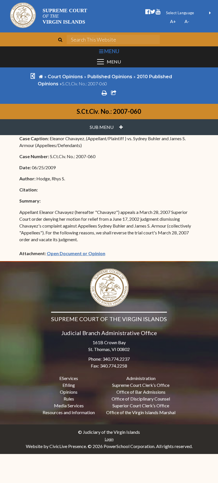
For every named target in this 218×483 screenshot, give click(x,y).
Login (109, 439)
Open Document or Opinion (76, 253)
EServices (68, 378)
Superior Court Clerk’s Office (140, 405)
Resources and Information (69, 412)
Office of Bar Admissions (140, 392)
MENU (111, 51)
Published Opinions (109, 76)
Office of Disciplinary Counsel (141, 398)
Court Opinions (65, 76)
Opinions (68, 392)
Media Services (69, 405)
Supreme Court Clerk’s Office (140, 385)
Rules (69, 398)
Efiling (68, 385)
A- (187, 21)
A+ (173, 21)
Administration (141, 378)
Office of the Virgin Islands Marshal (140, 412)
